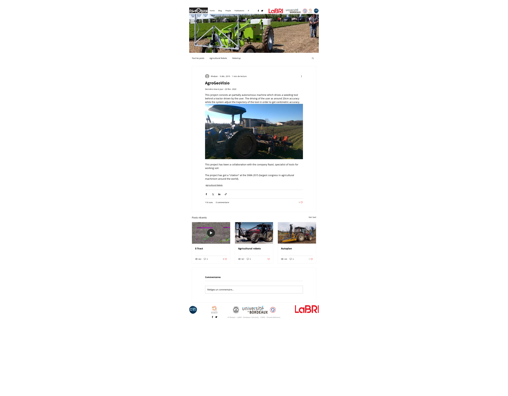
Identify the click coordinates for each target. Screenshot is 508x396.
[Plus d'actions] (301, 76)
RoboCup (236, 58)
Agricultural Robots (218, 58)
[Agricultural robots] (254, 233)
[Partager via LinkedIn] (219, 194)
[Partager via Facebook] (206, 194)
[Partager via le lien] (225, 194)
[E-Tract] (211, 233)
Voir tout (312, 217)
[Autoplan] (297, 233)
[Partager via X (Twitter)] (213, 194)
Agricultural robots (249, 248)
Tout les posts (198, 58)
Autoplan (286, 248)
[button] (254, 33)
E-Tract (199, 248)
